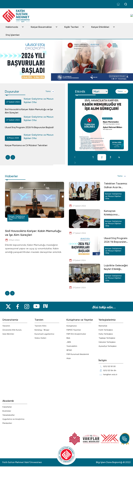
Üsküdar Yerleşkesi (107, 342)
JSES (68, 342)
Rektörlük (103, 326)
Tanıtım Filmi (40, 326)
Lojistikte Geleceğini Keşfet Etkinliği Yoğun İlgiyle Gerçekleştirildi (116, 267)
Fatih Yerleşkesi (106, 330)
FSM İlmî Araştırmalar (76, 334)
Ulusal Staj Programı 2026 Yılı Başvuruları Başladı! (29, 127)
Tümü (48, 91)
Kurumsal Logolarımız (44, 334)
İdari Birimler (8, 334)
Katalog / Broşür (42, 330)
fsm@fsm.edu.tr (110, 374)
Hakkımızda (12, 27)
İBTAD (69, 350)
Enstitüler (6, 411)
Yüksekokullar (8, 415)
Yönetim (6, 326)
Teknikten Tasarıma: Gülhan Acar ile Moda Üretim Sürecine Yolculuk (115, 185)
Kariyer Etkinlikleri (100, 27)
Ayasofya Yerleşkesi (107, 346)
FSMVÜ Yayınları (73, 330)
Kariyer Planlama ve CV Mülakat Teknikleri (26, 145)
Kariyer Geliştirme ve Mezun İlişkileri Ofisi (39, 100)
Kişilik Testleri (71, 27)
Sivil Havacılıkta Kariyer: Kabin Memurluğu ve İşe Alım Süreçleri (29, 111)
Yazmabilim (71, 346)
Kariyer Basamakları (41, 27)
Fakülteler (7, 407)
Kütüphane (71, 326)
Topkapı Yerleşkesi (107, 338)
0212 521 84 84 (109, 370)
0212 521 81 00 (109, 366)
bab (68, 338)
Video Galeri (40, 338)
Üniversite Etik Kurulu (12, 330)
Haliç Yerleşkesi (106, 334)
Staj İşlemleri (12, 35)
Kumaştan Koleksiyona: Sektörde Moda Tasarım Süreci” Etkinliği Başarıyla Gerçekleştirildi (114, 213)
